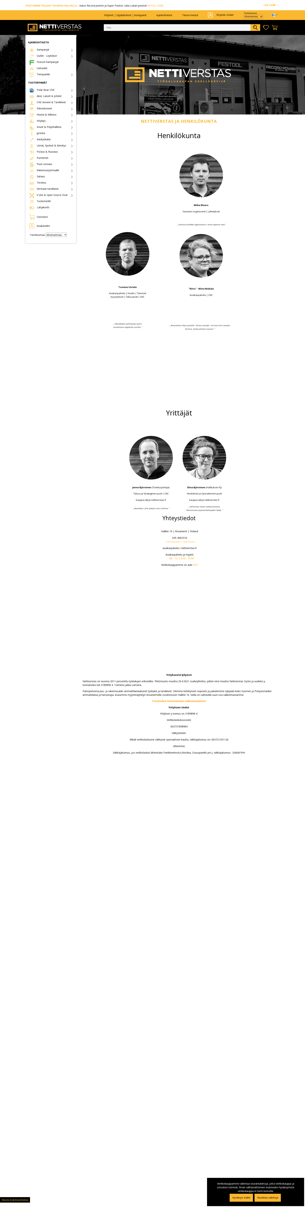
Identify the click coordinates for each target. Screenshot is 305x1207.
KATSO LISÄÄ (155, 5)
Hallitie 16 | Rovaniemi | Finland (179, 531)
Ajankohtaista (164, 15)
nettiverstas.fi (189, 548)
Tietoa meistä (190, 15)
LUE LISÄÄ (270, 5)
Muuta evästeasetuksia (15, 1200)
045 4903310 (179, 537)
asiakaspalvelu (171, 548)
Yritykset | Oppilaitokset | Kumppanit (125, 15)
